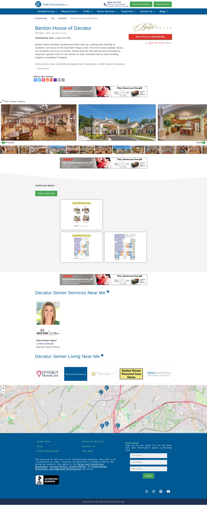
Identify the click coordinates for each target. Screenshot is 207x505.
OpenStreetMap (191, 432)
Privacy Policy (58, 466)
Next (200, 142)
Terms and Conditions (90, 464)
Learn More (44, 441)
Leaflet (179, 432)
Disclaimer (41, 466)
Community (41, 18)
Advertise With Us (93, 441)
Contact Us (88, 446)
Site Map (87, 451)
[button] (107, 424)
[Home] (51, 4)
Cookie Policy (77, 466)
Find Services (162, 4)
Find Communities (141, 4)
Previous (6, 142)
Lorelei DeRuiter (45, 344)
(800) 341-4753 (156, 43)
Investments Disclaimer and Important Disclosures (71, 467)
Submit (149, 476)
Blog (39, 446)
